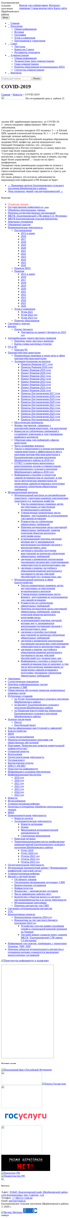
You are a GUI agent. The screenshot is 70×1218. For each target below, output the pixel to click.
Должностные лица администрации (34, 61)
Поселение (17, 26)
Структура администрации (29, 69)
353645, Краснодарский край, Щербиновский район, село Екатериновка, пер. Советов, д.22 (34, 1193)
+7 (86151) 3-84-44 (22, 1197)
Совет (14, 43)
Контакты (16, 72)
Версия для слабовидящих (33, 5)
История (19, 32)
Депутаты (19, 46)
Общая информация (25, 29)
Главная (15, 23)
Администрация (20, 55)
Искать (36, 78)
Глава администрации (26, 64)
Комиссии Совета (24, 49)
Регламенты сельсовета (27, 52)
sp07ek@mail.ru (17, 1200)
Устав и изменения (24, 37)
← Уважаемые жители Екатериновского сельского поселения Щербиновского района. (36, 187)
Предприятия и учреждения (29, 40)
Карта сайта (60, 8)
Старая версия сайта (42, 8)
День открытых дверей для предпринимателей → (35, 191)
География (20, 34)
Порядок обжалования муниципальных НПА (39, 66)
